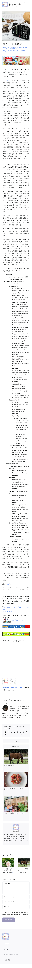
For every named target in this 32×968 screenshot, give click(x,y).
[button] (3, 866)
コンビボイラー (17, 50)
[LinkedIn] (14, 732)
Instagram (5, 687)
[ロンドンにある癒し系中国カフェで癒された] (16, 804)
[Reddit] (11, 732)
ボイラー (24, 50)
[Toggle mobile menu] (29, 3)
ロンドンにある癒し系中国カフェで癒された (15, 813)
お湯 (13, 50)
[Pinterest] (26, 732)
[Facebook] (5, 732)
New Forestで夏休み (9, 765)
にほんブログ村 (7, 611)
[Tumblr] (23, 732)
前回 (7, 80)
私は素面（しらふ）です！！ (7, 870)
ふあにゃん (6, 47)
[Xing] (13, 734)
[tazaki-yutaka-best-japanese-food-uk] (16, 57)
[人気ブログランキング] (6, 620)
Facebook (14, 687)
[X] (8, 732)
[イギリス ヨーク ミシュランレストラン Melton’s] (16, 779)
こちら (8, 584)
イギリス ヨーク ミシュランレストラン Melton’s (15, 789)
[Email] (21, 734)
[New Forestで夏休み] (16, 756)
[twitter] (6, 960)
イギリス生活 (8, 50)
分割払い (6, 51)
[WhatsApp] (17, 732)
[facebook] (3, 960)
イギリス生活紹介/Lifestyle (14, 48)
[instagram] (9, 960)
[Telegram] (20, 732)
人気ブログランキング (18, 620)
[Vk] (5, 734)
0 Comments (25, 49)
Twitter (20, 687)
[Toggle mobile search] (25, 3)
